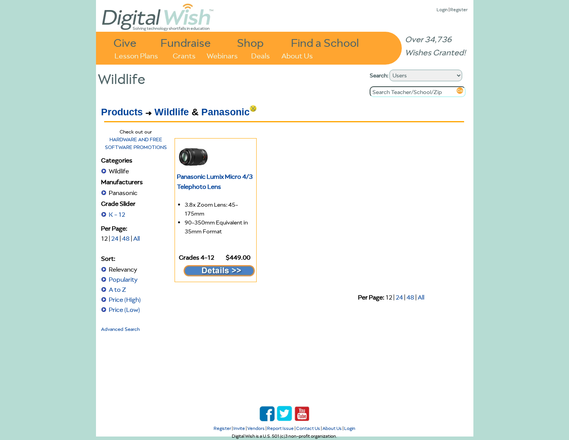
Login (442, 9)
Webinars (222, 55)
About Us (297, 55)
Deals (260, 55)
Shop (250, 42)
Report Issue (280, 428)
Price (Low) (124, 309)
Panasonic (225, 111)
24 (114, 238)
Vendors (256, 428)
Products (122, 111)
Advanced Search (120, 329)
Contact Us (308, 428)
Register (459, 9)
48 (126, 238)
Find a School (325, 42)
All (136, 238)
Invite (239, 428)
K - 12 (117, 214)
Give (125, 42)
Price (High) (125, 299)
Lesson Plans (136, 55)
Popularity (123, 279)
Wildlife (171, 111)
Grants (184, 55)
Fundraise (186, 42)
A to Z (117, 289)
